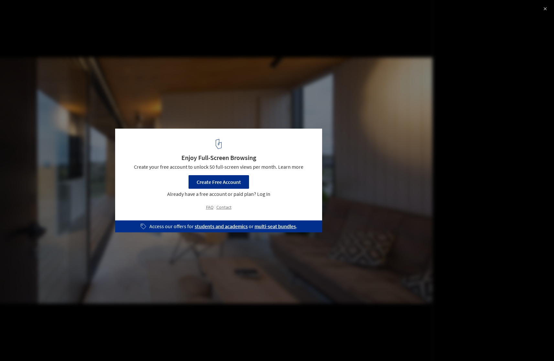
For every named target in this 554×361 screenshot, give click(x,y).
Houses (18, 344)
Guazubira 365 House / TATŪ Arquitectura (73, 11)
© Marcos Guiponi (25, 22)
